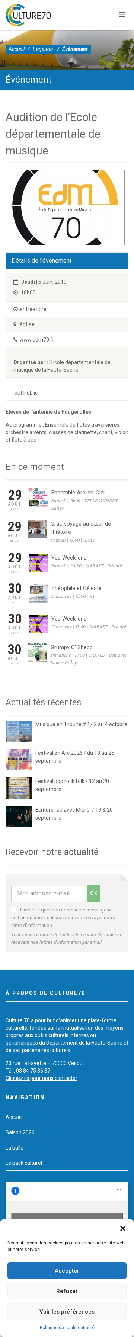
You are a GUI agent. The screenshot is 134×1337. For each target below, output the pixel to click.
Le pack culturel (24, 1163)
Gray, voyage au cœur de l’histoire (81, 528)
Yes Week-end (69, 557)
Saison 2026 (20, 1132)
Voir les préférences (67, 1311)
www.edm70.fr (36, 339)
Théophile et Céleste (76, 588)
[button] (123, 1228)
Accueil (17, 49)
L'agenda (43, 49)
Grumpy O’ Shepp (72, 647)
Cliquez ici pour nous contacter (41, 1078)
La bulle (14, 1148)
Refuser (67, 1291)
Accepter (67, 1270)
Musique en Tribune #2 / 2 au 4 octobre (81, 724)
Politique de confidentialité (67, 1327)
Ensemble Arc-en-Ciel (78, 492)
